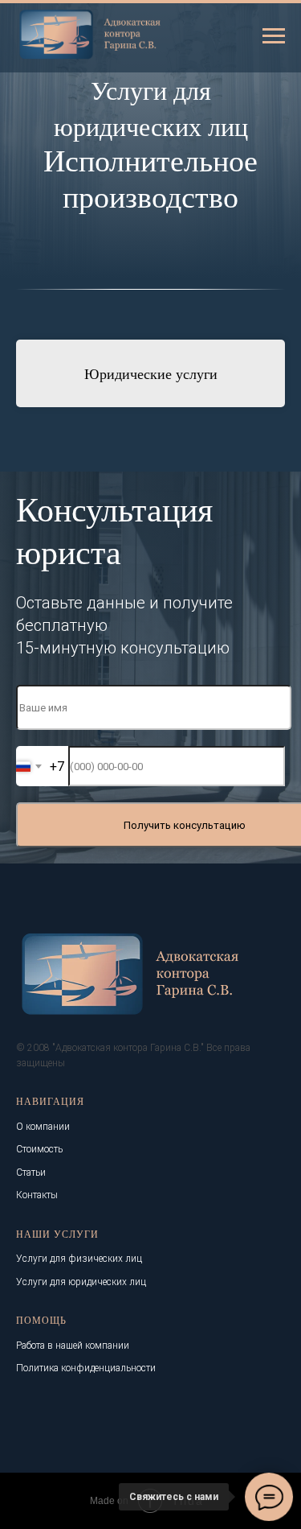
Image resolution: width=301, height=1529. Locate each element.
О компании (43, 1126)
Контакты (37, 1195)
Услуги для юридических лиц (81, 1282)
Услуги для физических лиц (79, 1258)
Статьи (31, 1172)
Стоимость (39, 1149)
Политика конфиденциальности (86, 1368)
